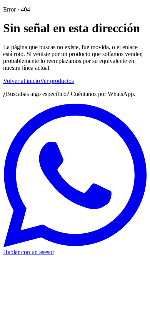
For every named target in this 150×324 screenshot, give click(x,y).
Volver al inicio (21, 81)
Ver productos (57, 81)
